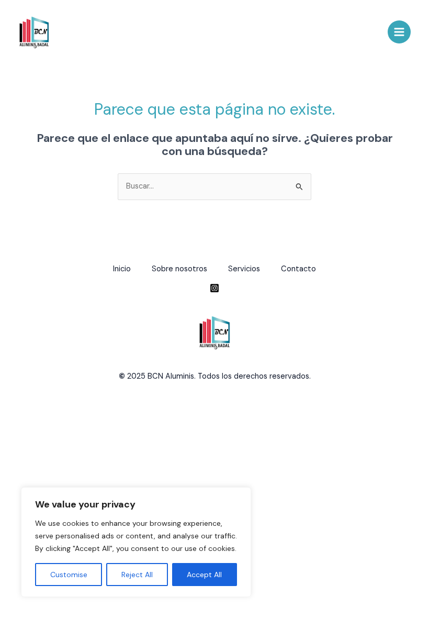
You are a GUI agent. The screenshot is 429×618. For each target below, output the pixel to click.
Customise (68, 574)
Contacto (298, 269)
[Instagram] (214, 288)
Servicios (244, 269)
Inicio (122, 269)
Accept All (204, 574)
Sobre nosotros (179, 269)
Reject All (137, 574)
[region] (136, 542)
